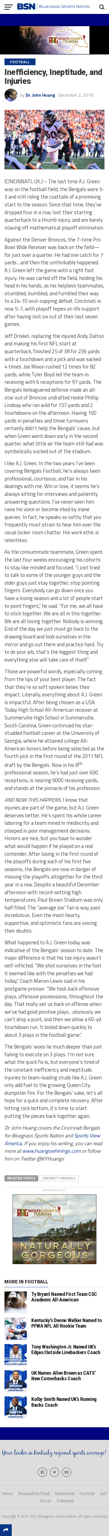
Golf (103, 1493)
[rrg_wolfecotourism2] (54, 1262)
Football (87, 1493)
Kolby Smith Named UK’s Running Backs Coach (63, 1402)
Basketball (64, 1493)
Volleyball (65, 1501)
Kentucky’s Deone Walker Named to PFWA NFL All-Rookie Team (66, 1323)
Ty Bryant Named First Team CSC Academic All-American (64, 1297)
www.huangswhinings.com (51, 1151)
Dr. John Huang (40, 95)
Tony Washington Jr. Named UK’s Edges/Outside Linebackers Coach (65, 1349)
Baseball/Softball (34, 1493)
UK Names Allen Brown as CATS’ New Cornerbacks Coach (63, 1375)
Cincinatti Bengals (59, 1178)
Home (7, 1493)
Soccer (45, 1501)
